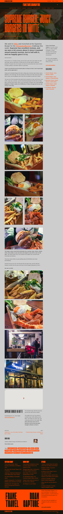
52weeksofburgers (22, 448)
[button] (24, 398)
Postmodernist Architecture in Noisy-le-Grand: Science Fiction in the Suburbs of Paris (31, 466)
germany (15, 450)
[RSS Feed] (11, 511)
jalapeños (21, 450)
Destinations (12, 8)
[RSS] (11, 1)
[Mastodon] (5, 1)
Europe (6, 450)
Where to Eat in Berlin (25, 452)
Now (52, 8)
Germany (29, 8)
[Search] (57, 4)
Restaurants (9, 36)
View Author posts (9, 444)
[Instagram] (6, 1)
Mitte (16, 44)
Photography (37, 8)
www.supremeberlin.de (10, 417)
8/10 (28, 448)
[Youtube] (10, 1)
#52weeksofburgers (23, 46)
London (24, 8)
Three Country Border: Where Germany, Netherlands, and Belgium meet (13, 466)
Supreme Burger (8, 452)
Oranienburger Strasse (33, 450)
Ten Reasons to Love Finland (29, 483)
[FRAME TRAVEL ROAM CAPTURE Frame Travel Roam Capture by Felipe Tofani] (31, 4)
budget (36, 448)
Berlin (19, 8)
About (53, 1)
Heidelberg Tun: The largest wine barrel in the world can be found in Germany (12, 485)
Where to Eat (16, 452)
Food (11, 450)
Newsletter (49, 1)
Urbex (48, 8)
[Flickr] (8, 1)
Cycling (44, 8)
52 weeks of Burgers (12, 448)
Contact (56, 1)
